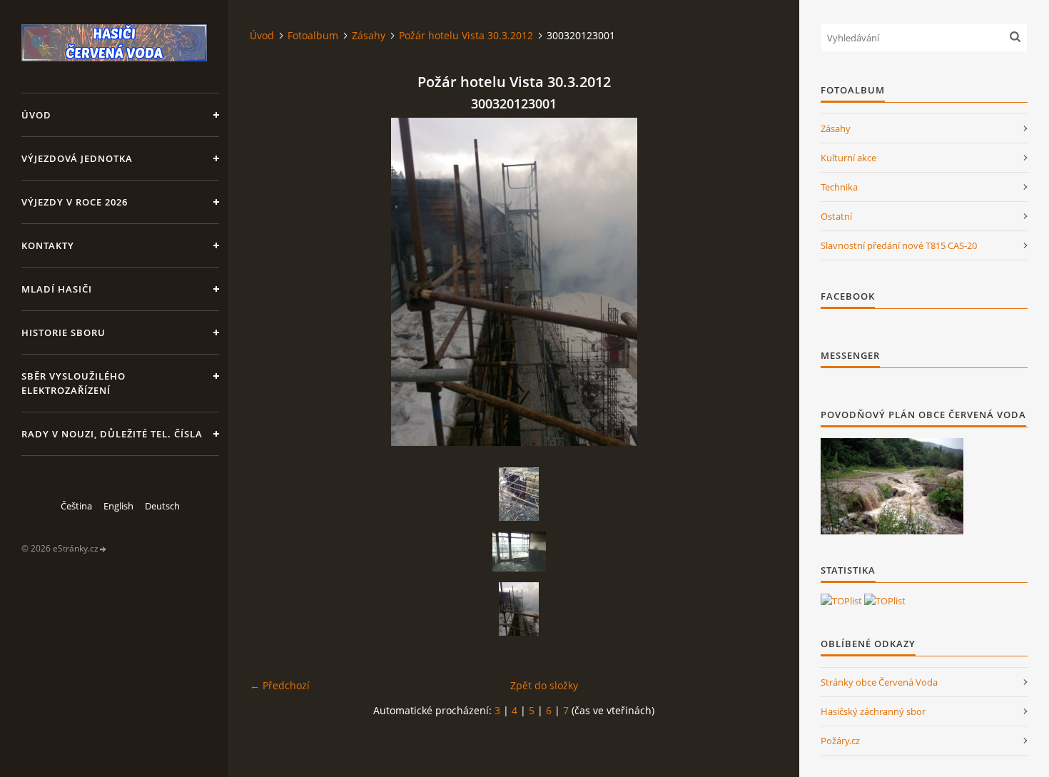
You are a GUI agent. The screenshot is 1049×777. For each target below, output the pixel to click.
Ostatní (836, 216)
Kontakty (47, 245)
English (118, 505)
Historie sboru (63, 332)
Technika (839, 187)
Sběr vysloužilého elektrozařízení (73, 383)
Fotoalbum (313, 35)
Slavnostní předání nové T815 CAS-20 (899, 245)
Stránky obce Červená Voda (879, 682)
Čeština (76, 505)
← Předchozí (280, 685)
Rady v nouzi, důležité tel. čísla (112, 433)
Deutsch (162, 505)
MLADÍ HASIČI (56, 289)
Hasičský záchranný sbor (873, 711)
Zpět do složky (544, 685)
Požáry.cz (840, 740)
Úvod (36, 114)
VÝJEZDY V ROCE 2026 (74, 201)
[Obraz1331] (519, 494)
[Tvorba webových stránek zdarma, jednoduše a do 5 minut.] (103, 549)
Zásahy (368, 35)
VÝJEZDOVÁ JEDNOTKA (77, 158)
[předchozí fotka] (273, 282)
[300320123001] (519, 609)
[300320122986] (519, 552)
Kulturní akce (848, 157)
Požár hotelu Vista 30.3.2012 (466, 35)
